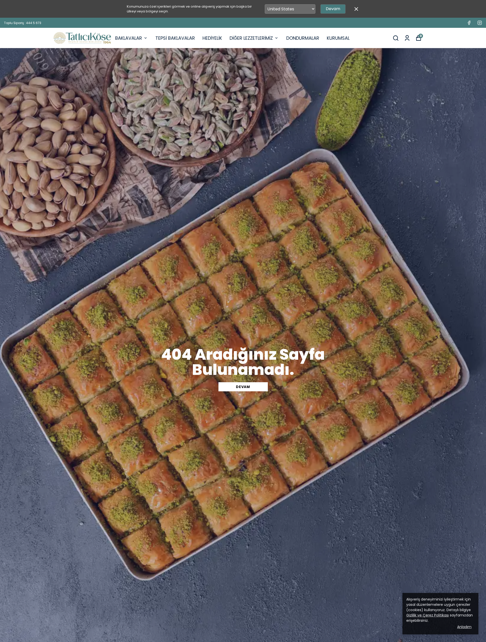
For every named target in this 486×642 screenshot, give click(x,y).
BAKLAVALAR (128, 38)
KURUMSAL (338, 38)
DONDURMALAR (302, 38)
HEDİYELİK (212, 38)
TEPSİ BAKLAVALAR (175, 38)
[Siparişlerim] (407, 38)
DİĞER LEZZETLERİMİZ (251, 38)
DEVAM (243, 386)
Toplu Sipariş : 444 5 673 (22, 23)
